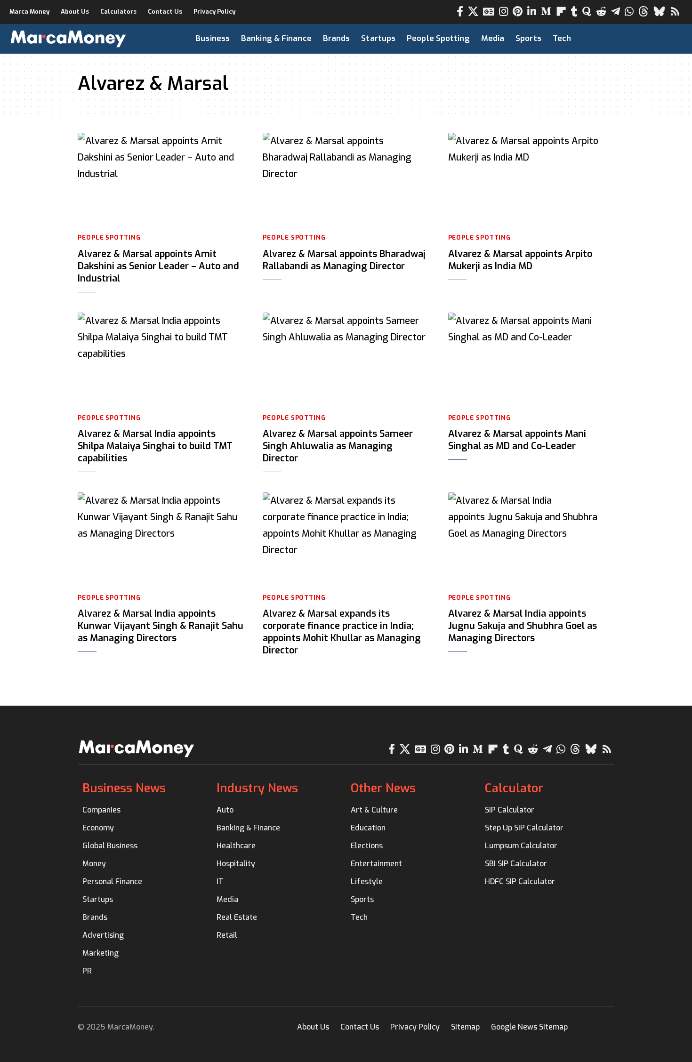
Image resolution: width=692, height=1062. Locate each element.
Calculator (514, 788)
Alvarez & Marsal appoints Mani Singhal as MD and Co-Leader (517, 439)
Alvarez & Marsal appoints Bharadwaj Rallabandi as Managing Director (344, 260)
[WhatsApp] (629, 11)
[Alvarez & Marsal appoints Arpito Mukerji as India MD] (531, 179)
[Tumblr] (574, 11)
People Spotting (109, 237)
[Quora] (587, 11)
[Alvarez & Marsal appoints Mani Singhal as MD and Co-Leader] (531, 359)
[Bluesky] (659, 11)
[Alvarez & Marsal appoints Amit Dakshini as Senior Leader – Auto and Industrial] (161, 179)
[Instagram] (503, 11)
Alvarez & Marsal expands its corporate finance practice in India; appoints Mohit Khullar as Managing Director (342, 632)
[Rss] (675, 11)
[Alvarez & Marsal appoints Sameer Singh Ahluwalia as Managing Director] (346, 359)
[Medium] (546, 11)
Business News (124, 788)
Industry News (257, 788)
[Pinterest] (517, 11)
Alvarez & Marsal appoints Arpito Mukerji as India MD (520, 260)
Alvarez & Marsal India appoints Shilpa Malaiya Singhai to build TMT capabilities (155, 446)
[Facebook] (460, 11)
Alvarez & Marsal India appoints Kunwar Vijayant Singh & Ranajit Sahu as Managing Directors (160, 625)
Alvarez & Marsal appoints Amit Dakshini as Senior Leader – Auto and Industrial (158, 266)
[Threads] (643, 11)
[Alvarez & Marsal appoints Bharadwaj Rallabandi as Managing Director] (346, 179)
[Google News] (489, 11)
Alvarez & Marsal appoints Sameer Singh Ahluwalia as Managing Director (338, 446)
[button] (657, 38)
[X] (473, 11)
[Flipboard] (561, 11)
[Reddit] (601, 11)
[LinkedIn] (532, 11)
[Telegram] (615, 11)
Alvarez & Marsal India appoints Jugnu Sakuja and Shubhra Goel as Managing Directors (522, 625)
